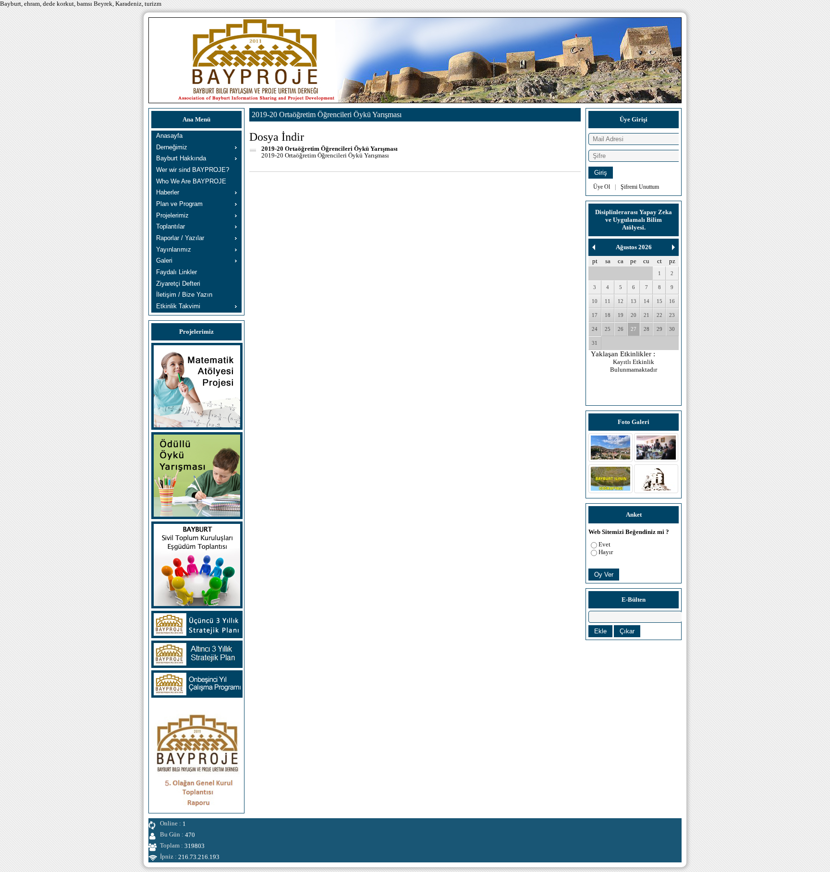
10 (595, 301)
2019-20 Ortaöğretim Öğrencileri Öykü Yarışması (329, 148)
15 (659, 301)
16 (672, 301)
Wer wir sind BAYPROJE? (192, 169)
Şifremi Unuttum (640, 186)
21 (646, 315)
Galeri (164, 260)
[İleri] (673, 247)
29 (659, 329)
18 (607, 315)
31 (595, 343)
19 (620, 315)
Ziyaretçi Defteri (178, 283)
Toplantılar (170, 226)
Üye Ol (601, 186)
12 (620, 301)
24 (595, 329)
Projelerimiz (172, 215)
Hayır (605, 552)
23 (672, 315)
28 (646, 329)
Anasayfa (169, 135)
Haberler (167, 192)
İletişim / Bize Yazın (184, 294)
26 (620, 329)
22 (659, 315)
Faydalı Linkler (176, 272)
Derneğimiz (171, 147)
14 (646, 301)
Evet (604, 544)
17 (595, 315)
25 (607, 329)
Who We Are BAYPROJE (191, 181)
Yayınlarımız (173, 249)
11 (607, 301)
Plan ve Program (179, 203)
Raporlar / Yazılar (180, 238)
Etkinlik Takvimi (178, 306)
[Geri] (594, 247)
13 (633, 301)
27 (633, 329)
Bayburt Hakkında (181, 158)
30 (672, 329)
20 (633, 315)
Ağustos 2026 (634, 247)
